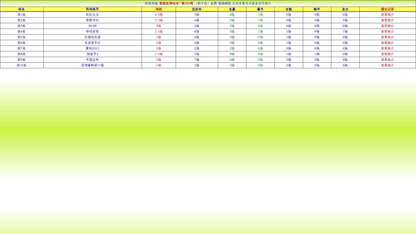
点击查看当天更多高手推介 (251, 3)
